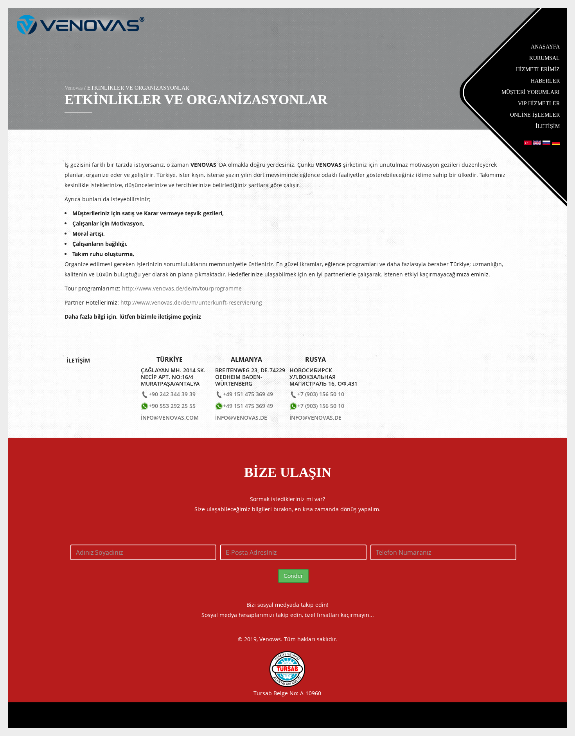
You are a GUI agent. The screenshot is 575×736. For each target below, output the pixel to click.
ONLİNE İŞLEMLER (535, 115)
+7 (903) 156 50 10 (320, 394)
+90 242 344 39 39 (172, 394)
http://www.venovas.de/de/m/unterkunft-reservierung (191, 302)
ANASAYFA (545, 47)
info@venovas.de (241, 417)
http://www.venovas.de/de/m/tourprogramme (182, 288)
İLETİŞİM (547, 126)
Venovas (74, 88)
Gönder (293, 575)
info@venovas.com (170, 417)
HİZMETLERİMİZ (538, 69)
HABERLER (545, 81)
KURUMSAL (544, 58)
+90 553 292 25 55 (172, 405)
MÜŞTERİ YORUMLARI (530, 92)
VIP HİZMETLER (539, 103)
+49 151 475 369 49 (248, 394)
